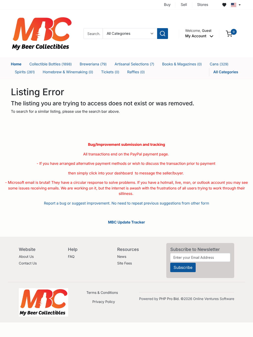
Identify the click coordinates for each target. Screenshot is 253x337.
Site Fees (124, 263)
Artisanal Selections (134, 64)
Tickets (110, 72)
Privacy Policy (103, 302)
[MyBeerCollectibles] (42, 33)
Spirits (25, 72)
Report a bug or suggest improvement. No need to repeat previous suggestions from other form (126, 203)
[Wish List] (224, 5)
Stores (202, 4)
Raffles (136, 72)
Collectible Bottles (50, 64)
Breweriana (93, 64)
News (121, 257)
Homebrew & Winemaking (68, 72)
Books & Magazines (182, 64)
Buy (167, 4)
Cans (219, 64)
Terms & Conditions (102, 293)
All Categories (225, 72)
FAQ (71, 257)
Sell (184, 4)
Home (16, 64)
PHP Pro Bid (169, 299)
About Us (26, 257)
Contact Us (28, 263)
